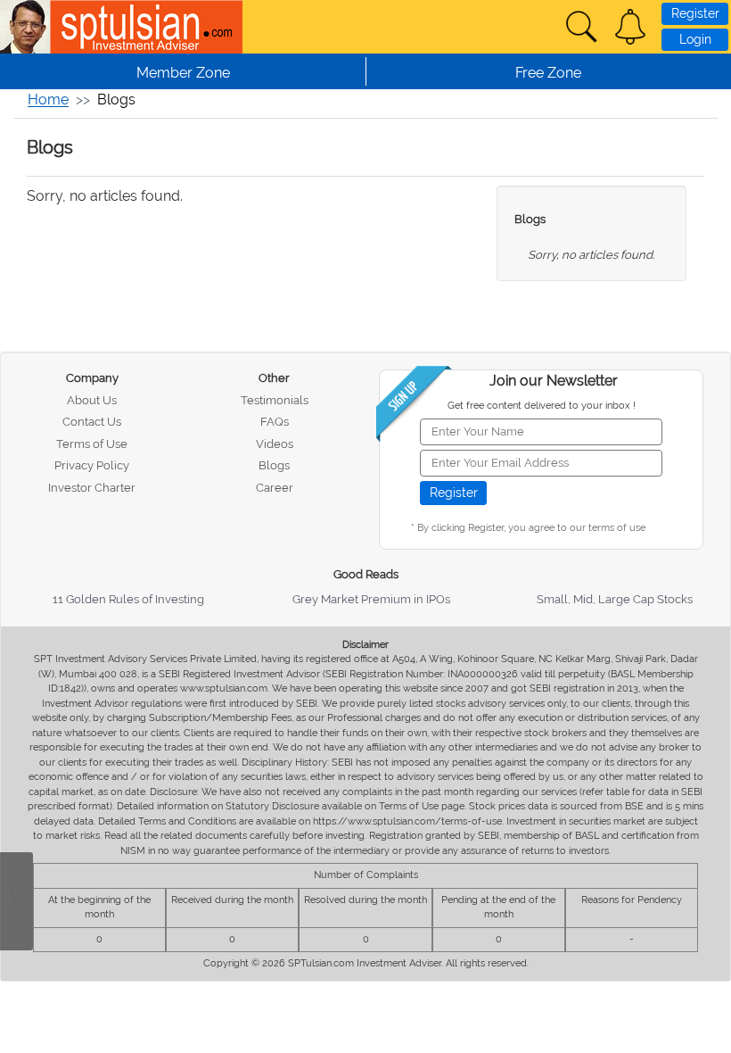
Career (274, 487)
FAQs (274, 421)
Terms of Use (91, 444)
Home (48, 99)
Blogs (530, 219)
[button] (630, 27)
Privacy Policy (91, 465)
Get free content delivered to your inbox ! (542, 405)
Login (695, 39)
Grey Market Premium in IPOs (371, 599)
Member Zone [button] (183, 72)
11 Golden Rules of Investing (128, 599)
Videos (274, 444)
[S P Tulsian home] (26, 27)
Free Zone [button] (548, 72)
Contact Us (91, 421)
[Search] (581, 27)
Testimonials (274, 400)
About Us (92, 400)
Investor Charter (92, 487)
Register (695, 13)
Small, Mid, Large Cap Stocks (615, 599)
